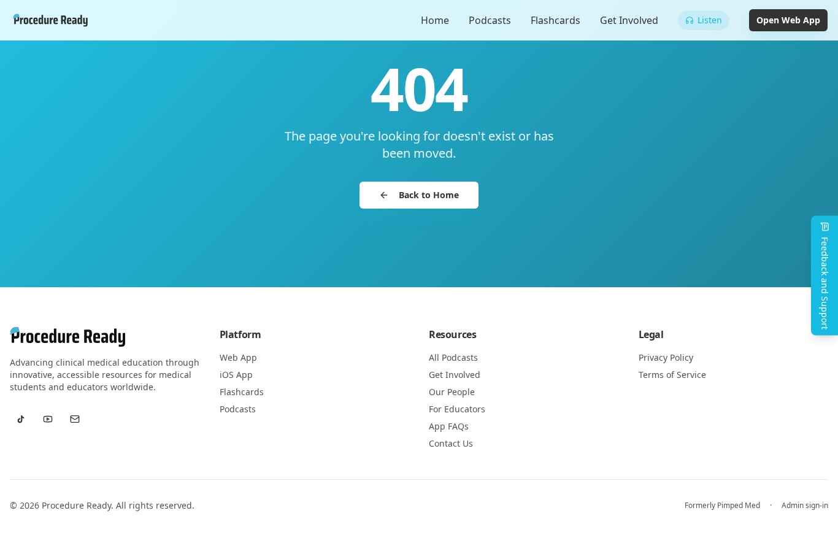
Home (435, 20)
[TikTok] (21, 419)
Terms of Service (672, 374)
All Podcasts (453, 357)
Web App (238, 357)
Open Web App (788, 20)
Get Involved (629, 20)
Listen (710, 20)
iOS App (236, 374)
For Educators (457, 409)
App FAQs (449, 426)
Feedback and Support (825, 283)
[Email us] (75, 419)
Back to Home (429, 195)
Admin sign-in (805, 506)
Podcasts (490, 20)
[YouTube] (48, 419)
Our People (452, 392)
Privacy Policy (666, 357)
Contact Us (451, 443)
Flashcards (555, 20)
